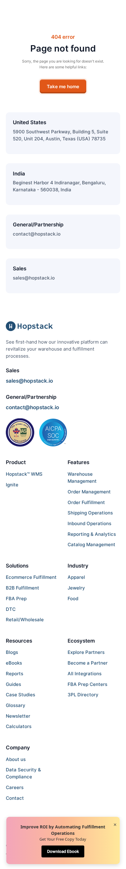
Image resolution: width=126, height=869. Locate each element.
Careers (15, 787)
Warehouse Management (82, 477)
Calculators (18, 726)
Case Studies (20, 695)
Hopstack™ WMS (24, 474)
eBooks (14, 663)
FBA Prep (16, 598)
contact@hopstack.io (37, 234)
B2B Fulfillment (22, 588)
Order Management (89, 492)
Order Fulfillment (86, 502)
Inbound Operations (89, 523)
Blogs (12, 652)
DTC (11, 609)
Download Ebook (63, 851)
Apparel (76, 577)
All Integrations (85, 673)
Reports (14, 673)
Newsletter (18, 716)
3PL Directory (83, 695)
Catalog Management (91, 544)
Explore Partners (86, 652)
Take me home (63, 86)
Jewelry (76, 588)
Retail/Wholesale (25, 619)
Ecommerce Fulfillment (31, 577)
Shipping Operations (90, 513)
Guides (13, 684)
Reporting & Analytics (92, 534)
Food (73, 598)
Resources (19, 640)
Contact (15, 798)
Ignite (12, 485)
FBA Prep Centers (87, 684)
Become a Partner (88, 663)
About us (16, 759)
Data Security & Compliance (23, 773)
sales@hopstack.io (34, 278)
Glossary (15, 705)
